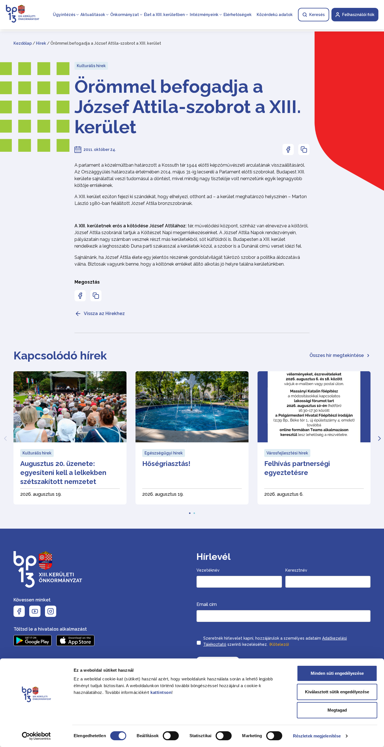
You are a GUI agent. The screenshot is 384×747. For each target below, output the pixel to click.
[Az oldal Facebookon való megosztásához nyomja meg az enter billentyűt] (288, 149)
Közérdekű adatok (275, 14)
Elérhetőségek (237, 14)
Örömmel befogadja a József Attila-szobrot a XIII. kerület (187, 106)
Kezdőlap (22, 43)
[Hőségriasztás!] (192, 437)
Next (379, 438)
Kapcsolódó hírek (60, 355)
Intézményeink (204, 14)
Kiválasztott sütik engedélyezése (337, 691)
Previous (5, 438)
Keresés (317, 14)
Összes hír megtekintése (337, 355)
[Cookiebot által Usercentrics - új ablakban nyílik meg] (36, 736)
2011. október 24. (99, 149)
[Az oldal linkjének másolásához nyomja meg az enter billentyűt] (304, 149)
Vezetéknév (208, 570)
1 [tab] (190, 511)
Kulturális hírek (91, 66)
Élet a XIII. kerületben (164, 14)
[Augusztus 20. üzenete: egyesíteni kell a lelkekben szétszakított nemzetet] (70, 437)
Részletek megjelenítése (317, 736)
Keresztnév (296, 570)
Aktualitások (92, 14)
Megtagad (337, 710)
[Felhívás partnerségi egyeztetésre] (314, 437)
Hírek (41, 43)
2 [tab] (194, 511)
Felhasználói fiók (358, 14)
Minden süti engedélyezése (337, 673)
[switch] (171, 735)
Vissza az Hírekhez (104, 313)
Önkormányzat (124, 14)
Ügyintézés (64, 14)
